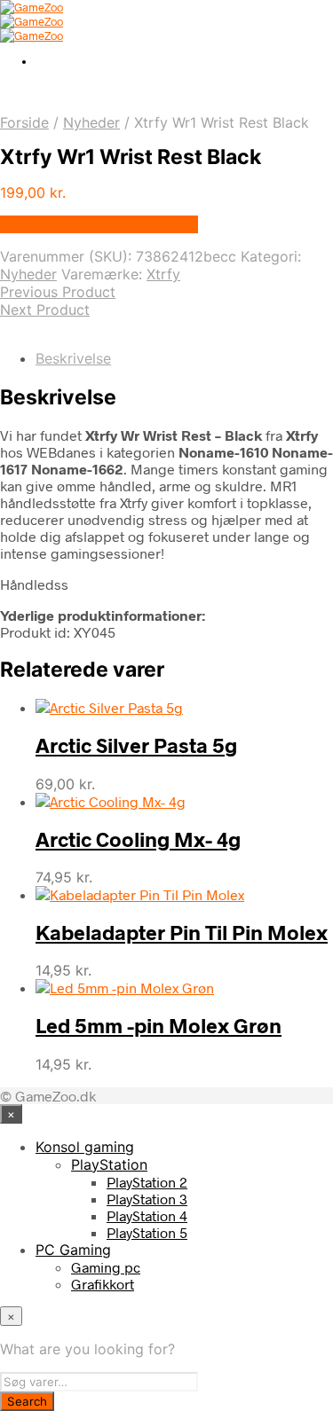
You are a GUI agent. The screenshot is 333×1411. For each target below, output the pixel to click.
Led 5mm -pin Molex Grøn (158, 1025)
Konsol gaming (85, 1147)
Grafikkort (102, 1283)
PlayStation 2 (147, 1181)
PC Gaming (73, 1249)
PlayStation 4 (147, 1215)
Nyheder (91, 122)
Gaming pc (105, 1266)
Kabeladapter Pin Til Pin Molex (182, 932)
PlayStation (109, 1164)
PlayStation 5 (147, 1232)
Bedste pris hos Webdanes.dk (99, 224)
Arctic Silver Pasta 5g (136, 745)
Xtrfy (163, 274)
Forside (24, 122)
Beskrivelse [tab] (73, 358)
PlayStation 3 (147, 1198)
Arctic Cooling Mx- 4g (138, 839)
